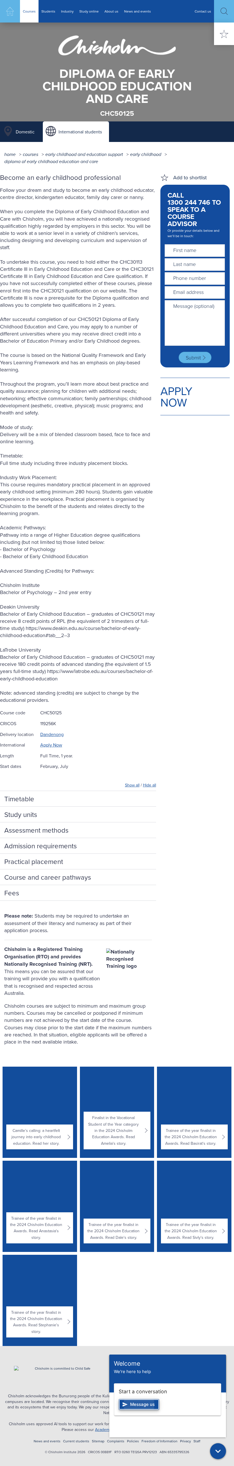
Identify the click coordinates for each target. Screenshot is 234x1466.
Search (224, 11)
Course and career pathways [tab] (47, 877)
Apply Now (51, 745)
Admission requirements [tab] (40, 846)
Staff (196, 1441)
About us (111, 11)
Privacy (185, 1441)
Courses (29, 11)
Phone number (189, 278)
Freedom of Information (159, 1441)
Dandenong (52, 734)
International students (80, 132)
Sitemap (98, 1441)
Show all (132, 785)
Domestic (25, 132)
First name (184, 250)
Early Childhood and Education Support (84, 154)
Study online (89, 11)
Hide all (149, 785)
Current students (76, 1441)
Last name (184, 264)
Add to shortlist (190, 177)
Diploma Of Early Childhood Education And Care (51, 161)
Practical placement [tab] (33, 861)
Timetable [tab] (19, 799)
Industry (67, 11)
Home (10, 11)
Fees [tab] (11, 893)
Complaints (115, 1441)
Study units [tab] (20, 814)
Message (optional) (193, 305)
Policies (133, 1441)
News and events (137, 11)
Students (48, 11)
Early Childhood (145, 154)
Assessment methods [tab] (36, 830)
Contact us (203, 11)
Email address (188, 291)
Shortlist (224, 34)
